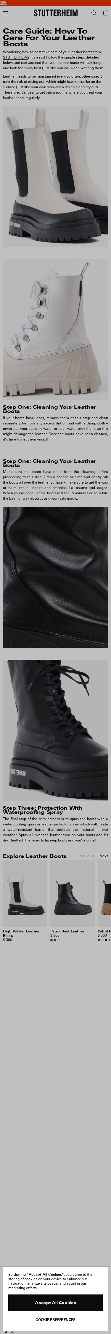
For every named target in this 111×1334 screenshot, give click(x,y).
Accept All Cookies (55, 1303)
